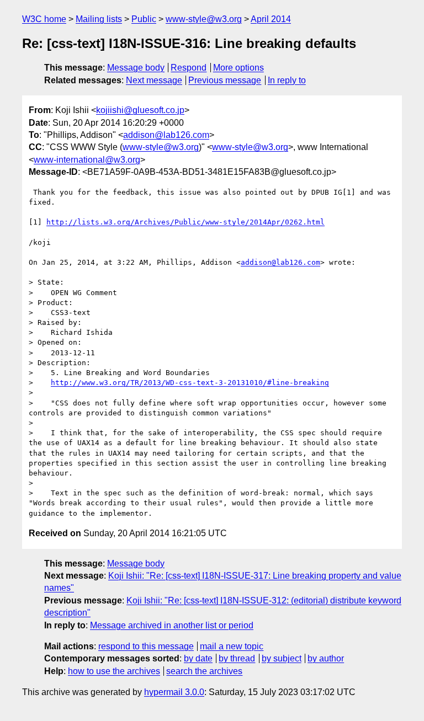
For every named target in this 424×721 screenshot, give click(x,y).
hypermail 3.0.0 (174, 692)
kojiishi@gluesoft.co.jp (140, 110)
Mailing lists (99, 19)
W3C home (44, 19)
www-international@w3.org (87, 159)
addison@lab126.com (166, 135)
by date (198, 658)
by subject (281, 658)
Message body (136, 67)
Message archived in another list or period (171, 625)
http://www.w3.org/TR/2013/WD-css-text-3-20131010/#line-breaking (190, 382)
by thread (237, 658)
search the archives (204, 671)
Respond (188, 67)
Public (143, 19)
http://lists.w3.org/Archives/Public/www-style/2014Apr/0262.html (185, 222)
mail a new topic (231, 646)
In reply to (287, 80)
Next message (154, 80)
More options (238, 67)
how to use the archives (114, 671)
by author (326, 658)
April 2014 (271, 19)
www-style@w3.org (204, 19)
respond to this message (146, 646)
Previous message (224, 80)
